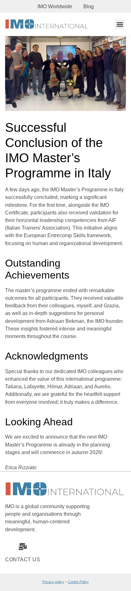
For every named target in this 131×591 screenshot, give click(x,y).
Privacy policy (53, 582)
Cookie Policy (78, 582)
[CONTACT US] (23, 547)
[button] (119, 24)
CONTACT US (22, 559)
